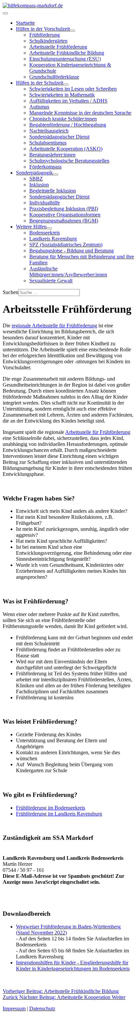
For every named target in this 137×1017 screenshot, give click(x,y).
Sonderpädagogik (34, 172)
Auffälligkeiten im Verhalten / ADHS (68, 101)
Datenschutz (42, 1008)
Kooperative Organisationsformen (64, 214)
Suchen (10, 292)
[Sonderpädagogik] (55, 174)
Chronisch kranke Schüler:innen (63, 119)
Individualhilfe (44, 202)
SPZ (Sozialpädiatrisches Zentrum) (65, 244)
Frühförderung (44, 35)
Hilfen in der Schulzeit (39, 83)
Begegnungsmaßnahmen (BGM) (63, 220)
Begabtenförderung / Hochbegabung (67, 125)
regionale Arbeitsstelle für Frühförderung (54, 325)
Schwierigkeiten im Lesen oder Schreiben (73, 89)
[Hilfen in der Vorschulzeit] (72, 31)
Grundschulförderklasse (54, 77)
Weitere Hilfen (31, 226)
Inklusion (39, 184)
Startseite (25, 23)
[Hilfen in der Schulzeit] (65, 85)
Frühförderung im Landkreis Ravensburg (59, 814)
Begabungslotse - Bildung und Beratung (71, 250)
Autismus (39, 107)
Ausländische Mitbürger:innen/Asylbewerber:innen (68, 271)
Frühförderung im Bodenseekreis (50, 808)
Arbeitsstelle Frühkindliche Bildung (66, 53)
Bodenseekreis (44, 232)
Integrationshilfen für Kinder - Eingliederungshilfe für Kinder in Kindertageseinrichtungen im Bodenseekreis (73, 965)
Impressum (14, 1008)
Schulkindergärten (48, 41)
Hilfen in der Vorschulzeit (43, 29)
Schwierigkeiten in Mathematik (62, 95)
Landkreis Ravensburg (53, 238)
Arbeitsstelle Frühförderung (58, 47)
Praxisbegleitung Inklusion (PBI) (63, 208)
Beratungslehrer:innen (52, 155)
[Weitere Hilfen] (49, 228)
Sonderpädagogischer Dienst (59, 137)
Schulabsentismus (48, 143)
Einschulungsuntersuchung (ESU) (65, 59)
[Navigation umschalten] (5, 13)
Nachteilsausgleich (48, 131)
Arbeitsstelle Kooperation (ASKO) (65, 149)
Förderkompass (45, 167)
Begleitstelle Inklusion (52, 190)
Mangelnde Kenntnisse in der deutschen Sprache (80, 113)
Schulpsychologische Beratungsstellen (69, 161)
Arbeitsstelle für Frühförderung (97, 432)
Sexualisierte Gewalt (50, 280)
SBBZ (36, 178)
